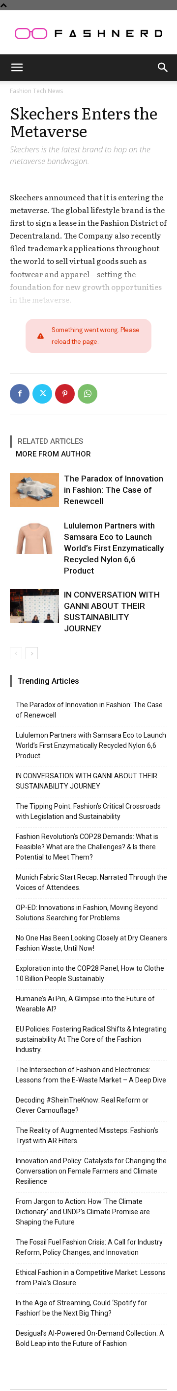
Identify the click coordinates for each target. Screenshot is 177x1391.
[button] (16, 67)
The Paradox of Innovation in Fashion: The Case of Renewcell (113, 490)
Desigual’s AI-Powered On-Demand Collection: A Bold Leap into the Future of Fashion (90, 1338)
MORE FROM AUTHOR (53, 454)
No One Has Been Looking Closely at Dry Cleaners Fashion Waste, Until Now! (91, 943)
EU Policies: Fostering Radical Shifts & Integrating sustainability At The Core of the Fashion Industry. (91, 1039)
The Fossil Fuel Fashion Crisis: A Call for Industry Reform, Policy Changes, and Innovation (89, 1247)
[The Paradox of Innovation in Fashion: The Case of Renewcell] (34, 490)
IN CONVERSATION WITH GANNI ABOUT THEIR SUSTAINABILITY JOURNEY (86, 781)
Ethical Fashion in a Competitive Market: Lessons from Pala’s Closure (91, 1278)
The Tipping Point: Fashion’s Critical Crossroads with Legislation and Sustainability (88, 811)
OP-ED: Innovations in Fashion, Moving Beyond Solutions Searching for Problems (87, 913)
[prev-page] (16, 653)
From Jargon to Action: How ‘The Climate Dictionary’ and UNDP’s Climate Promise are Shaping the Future (83, 1212)
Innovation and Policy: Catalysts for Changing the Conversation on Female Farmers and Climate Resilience (91, 1171)
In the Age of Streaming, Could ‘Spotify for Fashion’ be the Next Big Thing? (81, 1308)
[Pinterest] (65, 394)
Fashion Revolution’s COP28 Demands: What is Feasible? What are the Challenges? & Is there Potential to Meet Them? (87, 847)
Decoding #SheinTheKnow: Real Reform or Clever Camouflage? (82, 1105)
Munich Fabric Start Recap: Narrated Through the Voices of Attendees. (91, 882)
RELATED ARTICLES (50, 441)
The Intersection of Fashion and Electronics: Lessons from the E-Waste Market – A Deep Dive (91, 1075)
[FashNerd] (88, 33)
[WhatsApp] (87, 394)
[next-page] (32, 653)
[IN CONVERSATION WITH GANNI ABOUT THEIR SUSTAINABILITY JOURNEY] (34, 606)
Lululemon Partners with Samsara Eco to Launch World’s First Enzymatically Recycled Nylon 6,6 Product (114, 548)
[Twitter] (42, 394)
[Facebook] (20, 394)
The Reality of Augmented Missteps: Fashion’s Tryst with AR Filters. (87, 1136)
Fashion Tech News (36, 91)
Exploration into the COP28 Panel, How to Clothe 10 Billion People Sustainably (90, 973)
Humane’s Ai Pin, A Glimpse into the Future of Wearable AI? (85, 1004)
